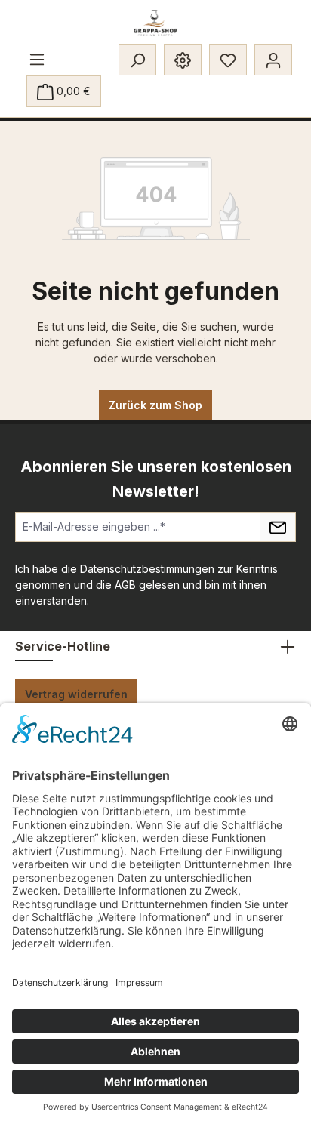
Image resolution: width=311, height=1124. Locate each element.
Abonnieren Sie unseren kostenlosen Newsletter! (155, 478)
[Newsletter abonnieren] (278, 527)
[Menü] (37, 59)
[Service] (183, 60)
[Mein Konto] (273, 60)
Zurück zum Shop (155, 405)
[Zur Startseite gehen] (156, 23)
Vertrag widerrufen (76, 694)
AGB (125, 584)
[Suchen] (137, 60)
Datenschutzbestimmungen (147, 568)
